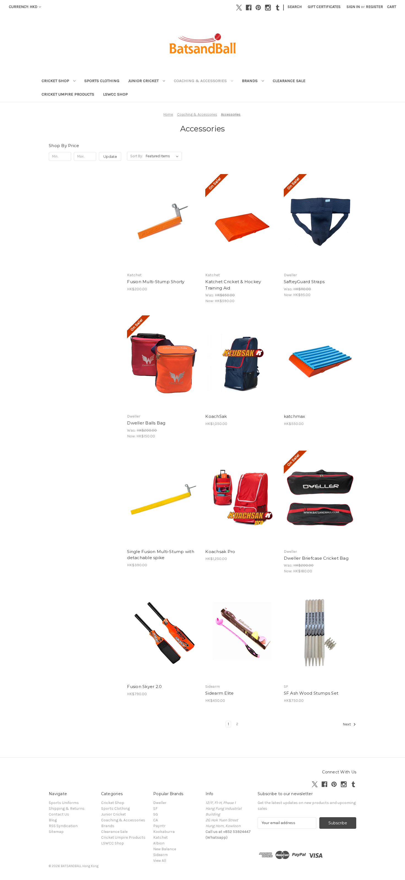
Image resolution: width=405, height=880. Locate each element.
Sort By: (136, 156)
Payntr (159, 826)
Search (295, 6)
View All (159, 860)
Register (374, 6)
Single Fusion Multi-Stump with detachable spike (160, 555)
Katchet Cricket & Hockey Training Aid (233, 285)
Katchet (160, 837)
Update (110, 156)
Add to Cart (163, 231)
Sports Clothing (101, 80)
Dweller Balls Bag (146, 423)
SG (155, 814)
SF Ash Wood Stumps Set (311, 693)
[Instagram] (268, 7)
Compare (161, 222)
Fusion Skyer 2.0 (144, 686)
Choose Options (319, 231)
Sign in (353, 6)
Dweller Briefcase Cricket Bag (316, 558)
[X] (239, 7)
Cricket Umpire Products (68, 94)
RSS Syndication (63, 826)
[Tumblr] (277, 7)
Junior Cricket (144, 80)
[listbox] (163, 156)
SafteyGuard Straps (304, 281)
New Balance (164, 849)
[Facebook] (249, 7)
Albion (158, 843)
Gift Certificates (324, 6)
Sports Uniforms (64, 802)
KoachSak (216, 416)
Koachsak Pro (220, 551)
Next (347, 724)
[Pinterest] (258, 7)
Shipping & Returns (67, 808)
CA (155, 820)
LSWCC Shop (115, 94)
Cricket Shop (56, 80)
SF (155, 808)
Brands (250, 80)
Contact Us (59, 814)
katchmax (294, 416)
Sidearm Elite (219, 693)
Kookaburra (164, 831)
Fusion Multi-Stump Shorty (155, 281)
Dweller (159, 802)
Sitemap (56, 831)
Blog (53, 820)
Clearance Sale (289, 80)
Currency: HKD (23, 6)
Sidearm (160, 854)
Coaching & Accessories (201, 80)
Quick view (162, 212)
